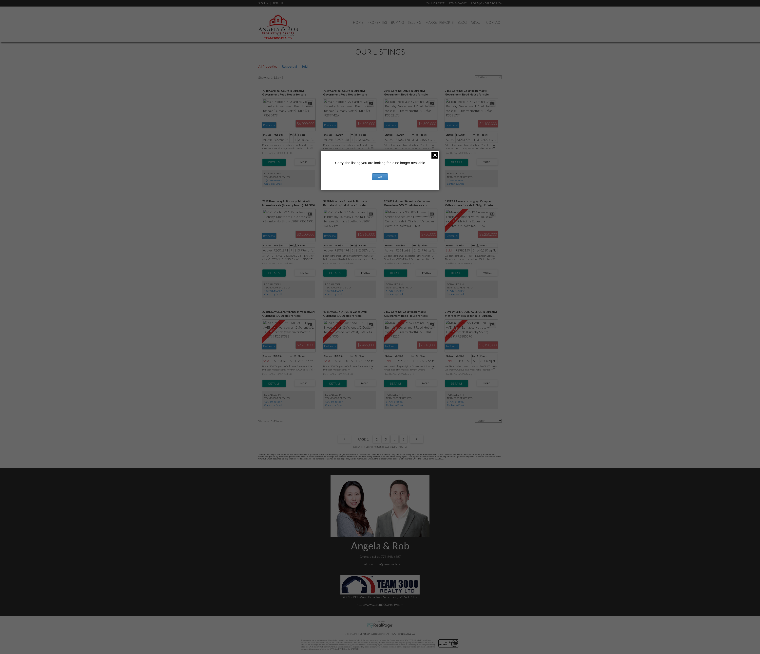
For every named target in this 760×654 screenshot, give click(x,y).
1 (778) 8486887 (273, 180)
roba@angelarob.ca (387, 564)
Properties (377, 22)
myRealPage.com (380, 625)
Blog (462, 22)
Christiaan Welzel (368, 633)
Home (358, 22)
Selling (414, 22)
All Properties (267, 66)
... (394, 439)
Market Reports (439, 22)
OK (380, 176)
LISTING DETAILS (274, 162)
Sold (305, 66)
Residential (289, 66)
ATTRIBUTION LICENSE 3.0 (401, 633)
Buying (397, 22)
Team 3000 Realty (278, 38)
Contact (494, 22)
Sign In (263, 3)
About (476, 22)
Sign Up (278, 3)
